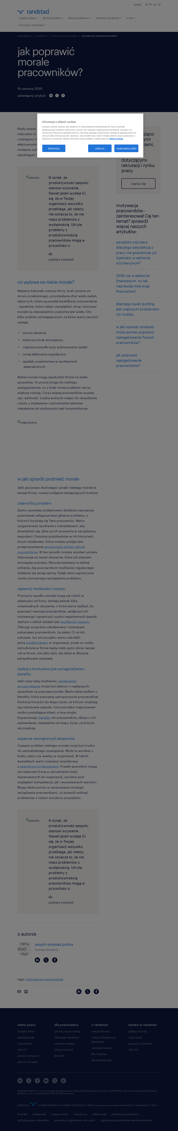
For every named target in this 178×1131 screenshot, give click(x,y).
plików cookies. (116, 139)
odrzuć (99, 148)
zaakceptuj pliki (126, 148)
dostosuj (53, 148)
